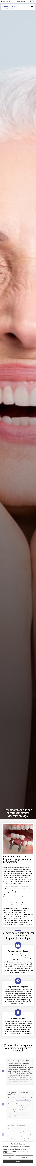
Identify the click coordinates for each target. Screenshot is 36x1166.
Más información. (7, 1153)
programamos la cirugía (23, 1100)
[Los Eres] (9, 7)
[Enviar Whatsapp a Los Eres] (33, 2)
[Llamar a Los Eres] (31, 2)
